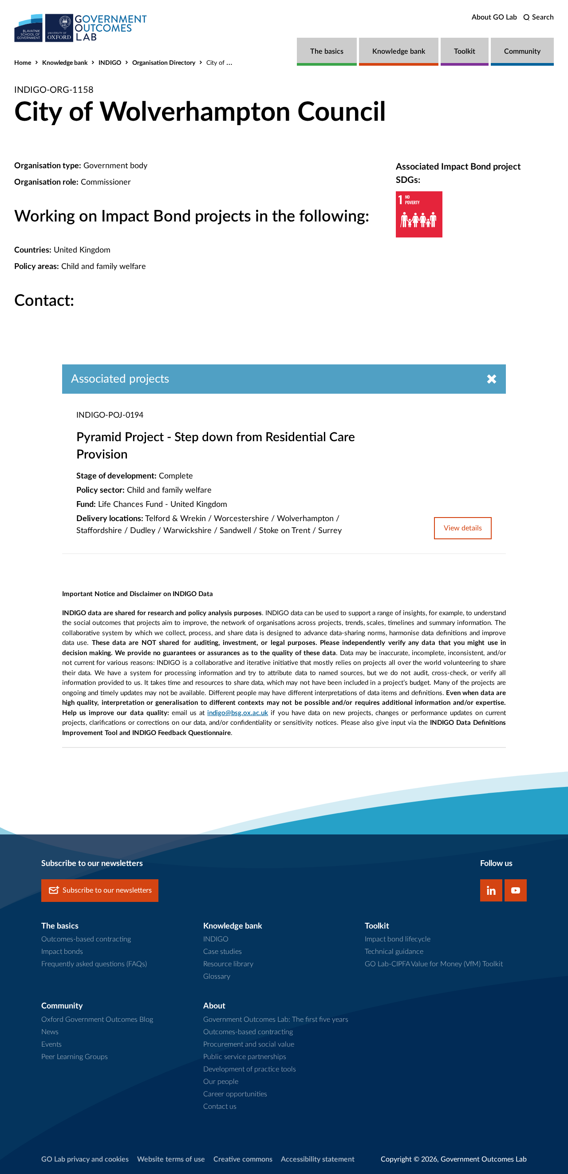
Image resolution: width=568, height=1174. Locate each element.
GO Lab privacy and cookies (85, 1159)
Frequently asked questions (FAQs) (94, 964)
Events (51, 1044)
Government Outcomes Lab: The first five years (275, 1019)
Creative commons (242, 1159)
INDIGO (110, 63)
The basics (326, 51)
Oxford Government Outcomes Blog (97, 1019)
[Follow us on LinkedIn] (491, 890)
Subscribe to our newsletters (107, 890)
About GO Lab (494, 17)
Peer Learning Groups (74, 1056)
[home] (80, 27)
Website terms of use (171, 1159)
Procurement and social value (248, 1044)
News (50, 1032)
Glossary (216, 976)
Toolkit (464, 51)
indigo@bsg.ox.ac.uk (237, 713)
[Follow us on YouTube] (516, 890)
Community (522, 51)
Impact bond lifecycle (397, 939)
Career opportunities (235, 1094)
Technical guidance (394, 951)
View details (463, 528)
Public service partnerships (244, 1056)
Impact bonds (62, 951)
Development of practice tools (249, 1069)
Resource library (228, 964)
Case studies (222, 951)
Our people (220, 1081)
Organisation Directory (163, 63)
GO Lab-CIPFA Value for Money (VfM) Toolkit (434, 964)
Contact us (220, 1106)
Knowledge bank (398, 51)
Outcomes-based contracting (86, 939)
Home (22, 63)
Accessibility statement (318, 1159)
